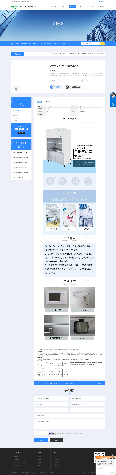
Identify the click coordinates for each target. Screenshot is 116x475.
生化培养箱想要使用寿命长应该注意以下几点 (21, 157)
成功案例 (56, 462)
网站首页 (53, 6)
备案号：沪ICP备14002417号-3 (45, 472)
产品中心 (72, 6)
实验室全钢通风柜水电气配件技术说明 (21, 152)
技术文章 (91, 6)
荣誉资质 (39, 459)
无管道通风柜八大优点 (19, 177)
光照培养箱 (16, 459)
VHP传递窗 (98, 383)
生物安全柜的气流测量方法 (20, 162)
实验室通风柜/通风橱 (74, 53)
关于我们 (63, 6)
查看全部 (21, 132)
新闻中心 (82, 6)
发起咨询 (112, 472)
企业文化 (39, 462)
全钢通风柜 (83, 53)
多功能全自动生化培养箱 (20, 462)
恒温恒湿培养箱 (18, 465)
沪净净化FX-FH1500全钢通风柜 (50, 383)
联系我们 (101, 6)
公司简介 (39, 456)
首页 (60, 53)
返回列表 (70, 383)
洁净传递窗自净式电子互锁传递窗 (29, 43)
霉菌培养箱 (16, 456)
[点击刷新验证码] (52, 433)
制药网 (91, 472)
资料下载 (56, 465)
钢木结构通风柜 (16, 118)
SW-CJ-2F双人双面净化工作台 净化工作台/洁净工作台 (52, 43)
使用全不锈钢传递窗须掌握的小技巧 (21, 172)
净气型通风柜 (16, 115)
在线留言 (48, 101)
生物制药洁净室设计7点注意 (20, 167)
